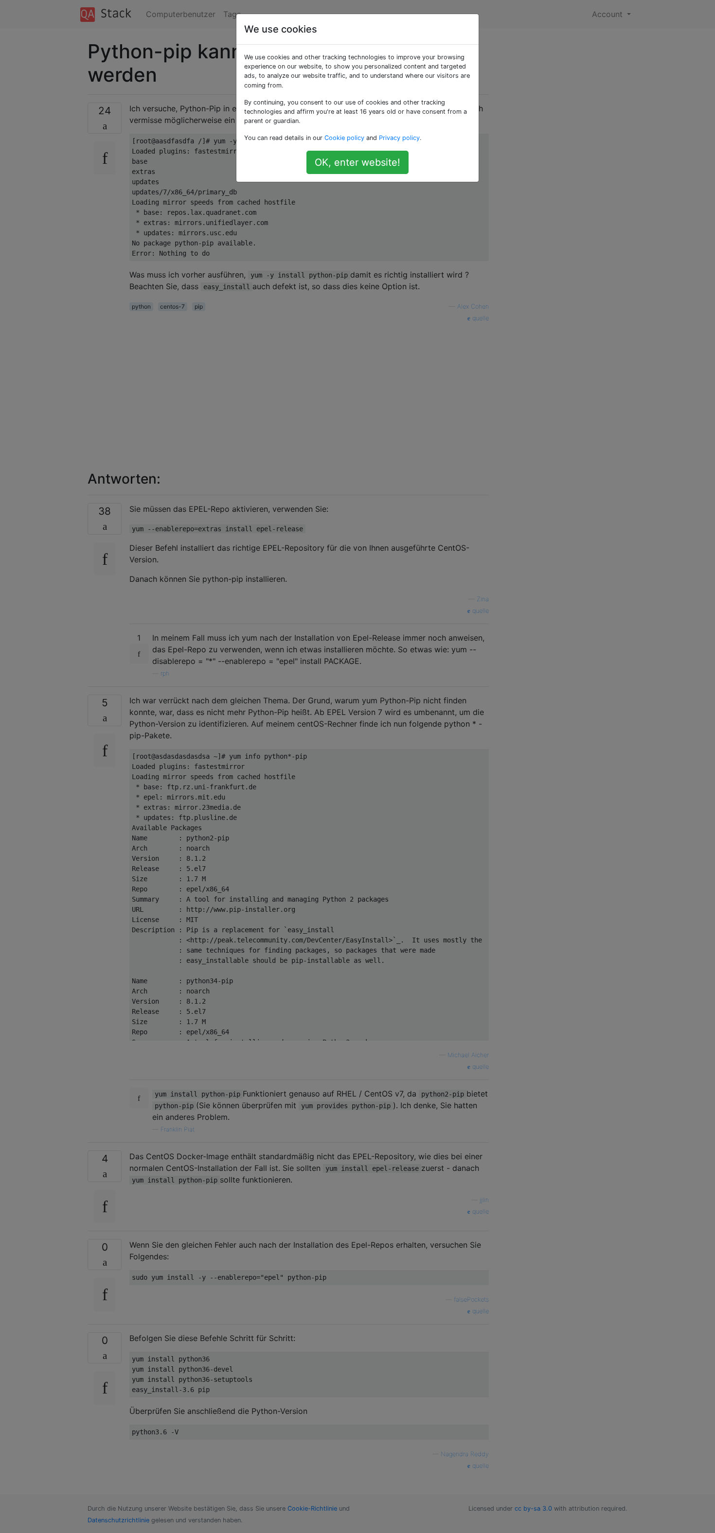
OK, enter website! (357, 162)
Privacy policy (399, 137)
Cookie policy (344, 137)
